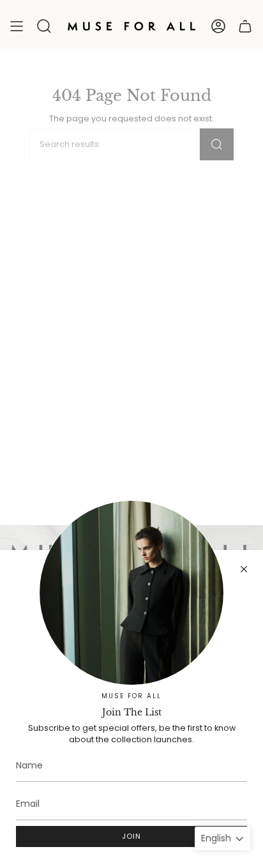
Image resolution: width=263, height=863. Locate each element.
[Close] (243, 569)
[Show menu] (16, 26)
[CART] (245, 26)
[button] (44, 26)
